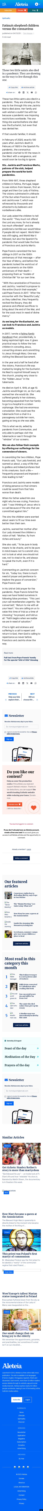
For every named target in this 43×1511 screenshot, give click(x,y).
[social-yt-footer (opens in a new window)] (15, 1467)
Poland (7, 1232)
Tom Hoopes (27, 33)
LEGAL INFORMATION (21, 1487)
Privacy (21, 1503)
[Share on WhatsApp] (36, 92)
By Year (21, 1459)
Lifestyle (21, 1415)
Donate (20, 10)
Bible (6, 1193)
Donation (21, 1445)
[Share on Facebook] (19, 92)
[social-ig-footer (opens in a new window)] (28, 1467)
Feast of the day (15, 1048)
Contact (21, 1495)
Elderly (7, 1312)
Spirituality (6, 18)
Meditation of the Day (20, 1057)
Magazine (21, 1439)
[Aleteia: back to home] (21, 4)
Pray (34, 10)
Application (21, 1435)
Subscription (21, 1442)
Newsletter (22, 1432)
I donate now (13, 804)
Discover (21, 1422)
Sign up (9, 739)
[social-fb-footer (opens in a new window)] (19, 1467)
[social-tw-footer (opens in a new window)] (24, 1467)
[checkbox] (5, 732)
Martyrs (7, 1146)
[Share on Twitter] (28, 92)
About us (21, 1483)
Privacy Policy (21, 1499)
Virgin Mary (9, 1272)
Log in (29, 849)
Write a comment (21, 858)
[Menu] (7, 4)
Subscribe (8, 10)
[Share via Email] (32, 92)
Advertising (21, 1448)
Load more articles (21, 943)
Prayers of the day (17, 1065)
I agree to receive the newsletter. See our (22, 733)
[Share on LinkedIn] (23, 92)
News (21, 1412)
